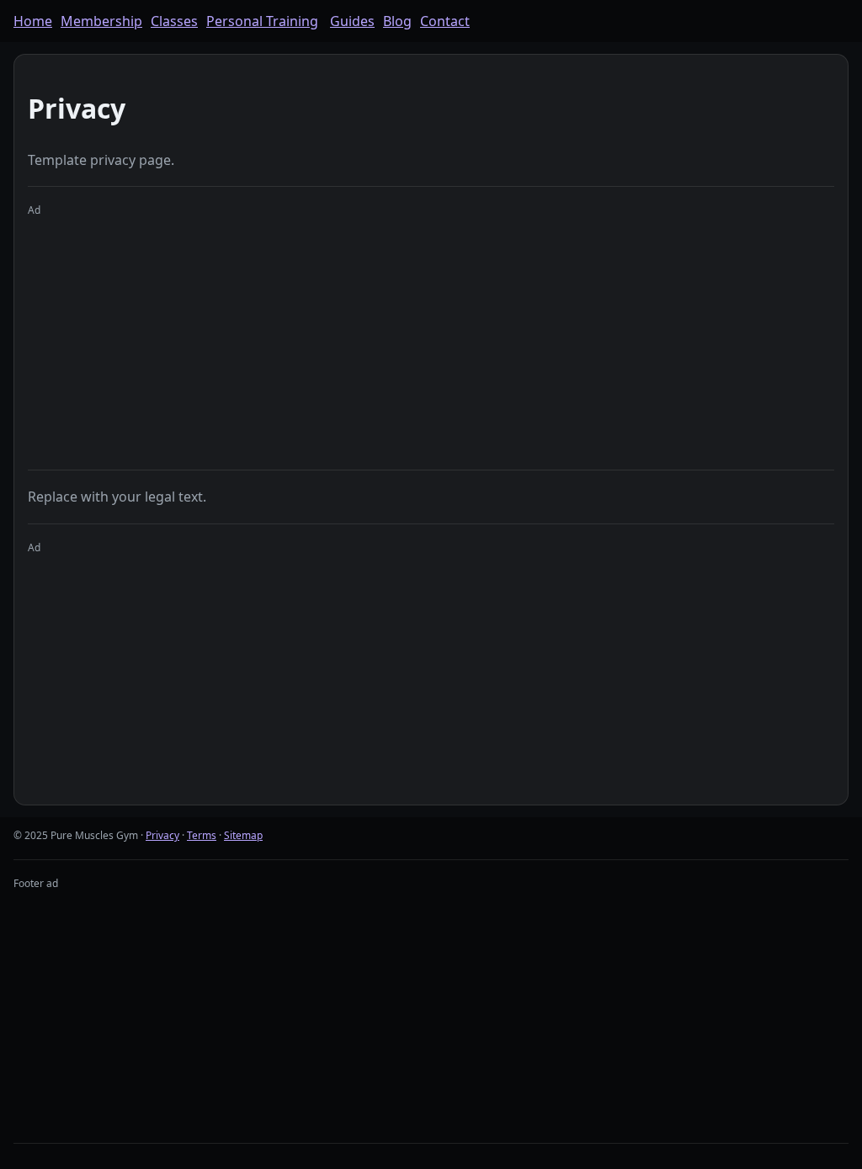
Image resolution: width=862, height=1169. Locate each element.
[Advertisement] (431, 336)
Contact (445, 21)
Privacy (162, 835)
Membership (101, 21)
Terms (201, 835)
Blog (397, 21)
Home (32, 21)
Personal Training (262, 21)
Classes (174, 21)
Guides (352, 21)
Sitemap (243, 835)
